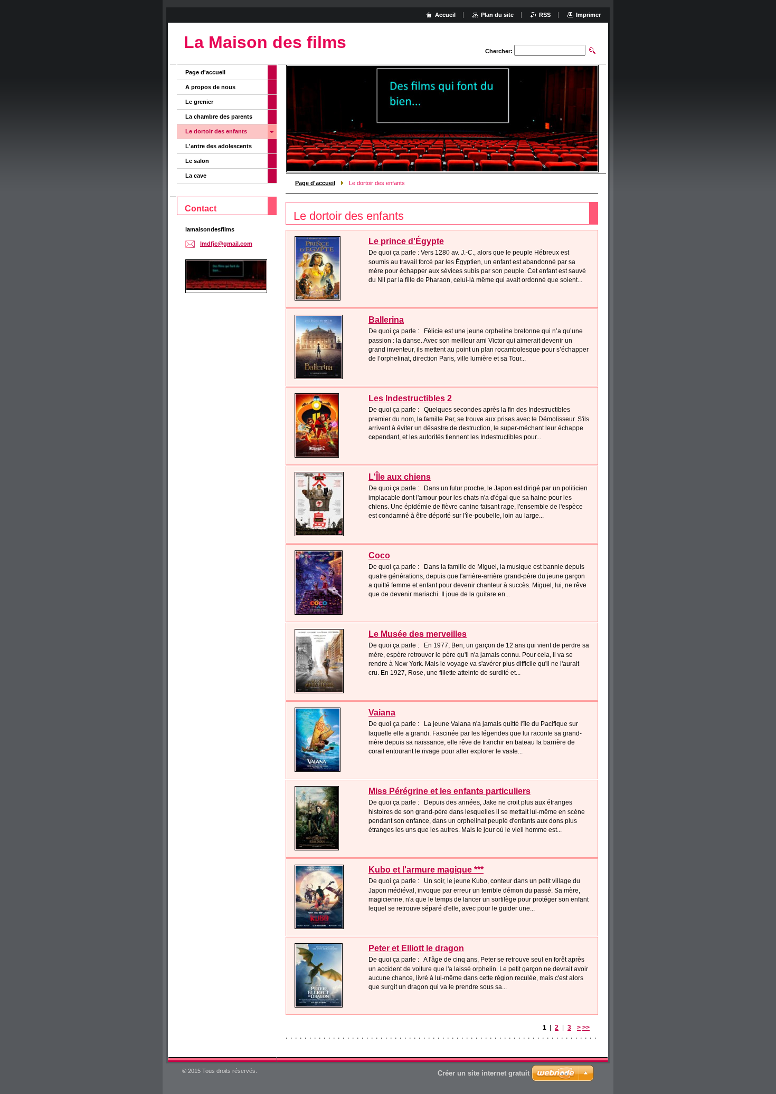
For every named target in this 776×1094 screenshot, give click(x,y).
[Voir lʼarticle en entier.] (317, 268)
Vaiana (381, 712)
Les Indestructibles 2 (410, 398)
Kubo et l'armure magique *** (426, 869)
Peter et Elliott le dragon (416, 948)
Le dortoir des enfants (216, 131)
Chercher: (499, 51)
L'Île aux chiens (399, 476)
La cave (195, 175)
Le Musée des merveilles (417, 634)
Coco (379, 555)
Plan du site (497, 15)
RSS (545, 15)
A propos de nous (210, 87)
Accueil (445, 15)
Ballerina (386, 319)
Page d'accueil (315, 183)
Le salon (197, 161)
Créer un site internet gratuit (483, 1073)
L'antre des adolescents (218, 146)
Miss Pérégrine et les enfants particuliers (449, 791)
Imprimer (588, 15)
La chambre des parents (218, 116)
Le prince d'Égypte (406, 241)
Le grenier (199, 102)
